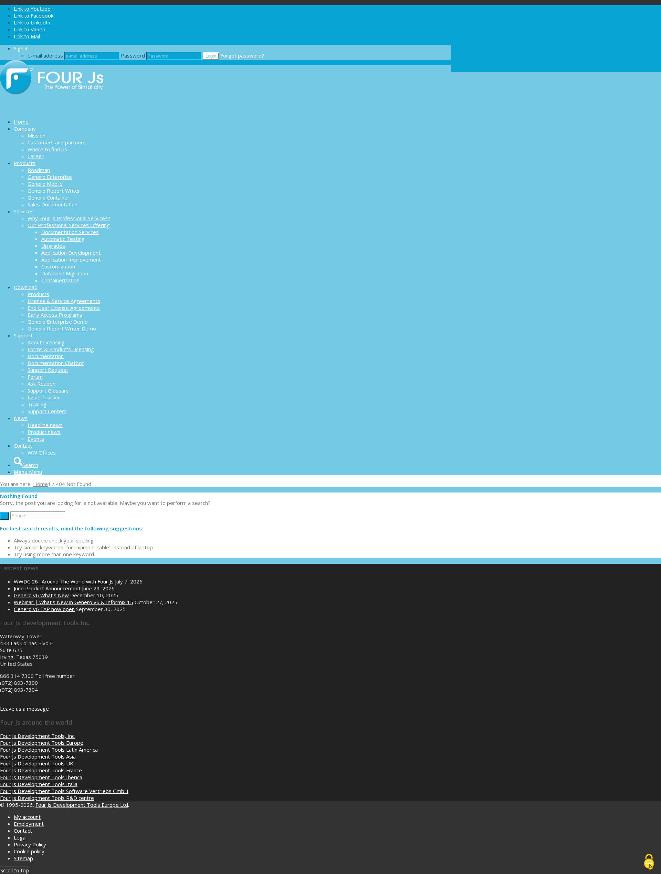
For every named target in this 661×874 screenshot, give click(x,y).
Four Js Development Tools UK (36, 763)
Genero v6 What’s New (41, 595)
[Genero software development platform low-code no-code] (51, 109)
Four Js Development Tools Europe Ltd (81, 804)
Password (133, 55)
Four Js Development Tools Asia (38, 756)
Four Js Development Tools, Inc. (37, 735)
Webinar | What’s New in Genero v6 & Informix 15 (73, 602)
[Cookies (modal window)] (649, 862)
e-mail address (45, 55)
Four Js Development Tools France (41, 770)
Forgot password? (242, 55)
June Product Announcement (47, 588)
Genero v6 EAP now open (44, 609)
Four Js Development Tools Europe (41, 742)
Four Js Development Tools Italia (38, 784)
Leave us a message (24, 708)
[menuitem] (232, 121)
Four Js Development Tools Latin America (49, 749)
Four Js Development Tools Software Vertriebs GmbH (64, 790)
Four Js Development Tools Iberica (41, 777)
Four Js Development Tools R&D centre (47, 797)
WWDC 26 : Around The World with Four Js (64, 581)
